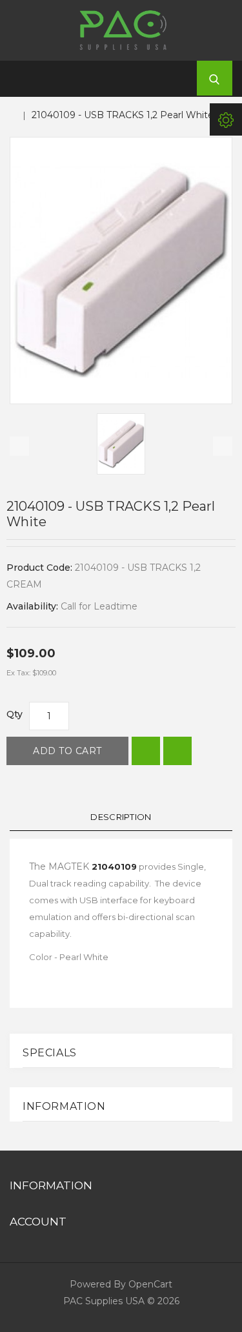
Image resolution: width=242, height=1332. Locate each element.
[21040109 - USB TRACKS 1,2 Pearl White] (121, 270)
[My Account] (226, 119)
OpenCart (150, 1284)
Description (120, 817)
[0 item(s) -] (173, 79)
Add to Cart (67, 751)
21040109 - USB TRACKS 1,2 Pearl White (123, 115)
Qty (14, 714)
